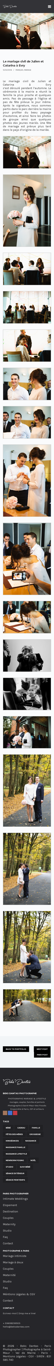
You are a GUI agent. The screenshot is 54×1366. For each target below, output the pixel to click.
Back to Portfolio (16, 1049)
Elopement (10, 1205)
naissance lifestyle (16, 1154)
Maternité (9, 1275)
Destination (10, 1211)
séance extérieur (15, 1173)
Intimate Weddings (15, 1198)
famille (36, 1128)
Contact (8, 1243)
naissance (30, 1141)
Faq (5, 1237)
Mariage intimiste (14, 1256)
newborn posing (15, 1160)
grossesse (35, 1134)
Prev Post (42, 1055)
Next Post (42, 1049)
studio (9, 1167)
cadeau (21, 1128)
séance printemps (15, 1180)
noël (33, 1160)
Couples (8, 1218)
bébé (8, 1128)
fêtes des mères (14, 1134)
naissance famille (15, 1147)
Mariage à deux (13, 1262)
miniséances (12, 1141)
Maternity (9, 1224)
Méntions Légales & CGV (19, 1294)
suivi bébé (25, 1167)
